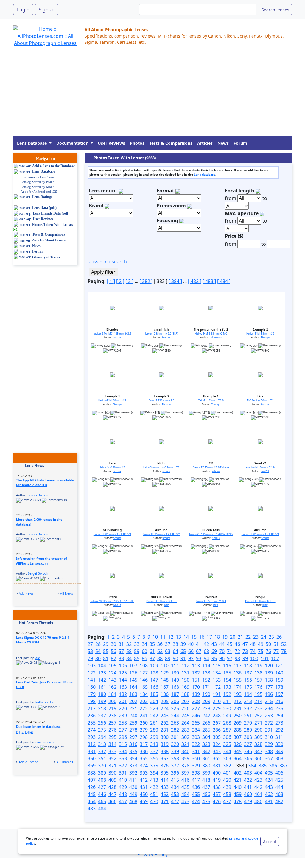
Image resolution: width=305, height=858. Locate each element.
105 (112, 665)
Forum (240, 143)
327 (248, 744)
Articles (205, 143)
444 (279, 787)
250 (238, 715)
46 (237, 644)
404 (258, 773)
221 (133, 708)
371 (112, 765)
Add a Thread (28, 762)
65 (183, 651)
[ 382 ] (146, 281)
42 (206, 644)
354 (133, 758)
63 (167, 651)
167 (165, 687)
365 (248, 758)
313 (102, 744)
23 (256, 637)
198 (92, 701)
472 (175, 801)
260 (144, 722)
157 (258, 680)
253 (269, 715)
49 (260, 644)
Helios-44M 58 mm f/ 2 (260, 333)
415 (175, 780)
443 (269, 787)
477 (227, 801)
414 (165, 780)
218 (102, 708)
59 (136, 651)
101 (265, 658)
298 (144, 737)
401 (227, 773)
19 (225, 637)
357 (165, 758)
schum (166, 471)
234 (269, 708)
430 (133, 787)
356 (154, 758)
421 (238, 780)
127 (144, 672)
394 (154, 773)
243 (165, 715)
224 (165, 708)
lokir (166, 605)
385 (263, 765)
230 (227, 708)
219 (112, 708)
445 (92, 794)
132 (196, 672)
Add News (26, 593)
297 (133, 737)
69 (214, 651)
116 (227, 665)
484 (102, 808)
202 (133, 701)
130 (175, 672)
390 (112, 773)
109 (154, 665)
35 (152, 644)
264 (185, 722)
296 (123, 737)
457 (217, 794)
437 (206, 787)
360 (196, 758)
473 (185, 801)
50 (268, 644)
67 (198, 651)
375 (154, 765)
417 (196, 780)
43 (214, 644)
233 (258, 708)
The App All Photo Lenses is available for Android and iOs (45, 482)
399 (206, 773)
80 (98, 658)
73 (245, 651)
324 (217, 744)
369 (92, 765)
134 (217, 672)
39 (183, 644)
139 (269, 672)
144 (123, 680)
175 (248, 687)
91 (183, 658)
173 (227, 687)
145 (133, 680)
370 (102, 765)
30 (113, 644)
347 (258, 751)
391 (123, 773)
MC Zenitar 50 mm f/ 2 (260, 400)
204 (154, 701)
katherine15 (44, 702)
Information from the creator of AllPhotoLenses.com (41, 561)
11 (163, 637)
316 (133, 744)
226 (185, 708)
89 (167, 658)
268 (227, 722)
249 (227, 715)
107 (133, 665)
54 (98, 651)
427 (102, 787)
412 (144, 780)
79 (90, 658)
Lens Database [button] (32, 143)
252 (258, 715)
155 (238, 680)
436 (196, 787)
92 (191, 658)
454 (185, 794)
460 (248, 794)
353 (123, 758)
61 (152, 651)
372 (123, 765)
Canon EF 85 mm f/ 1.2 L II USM (112, 534)
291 (269, 730)
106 (123, 665)
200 (112, 701)
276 (112, 730)
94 (206, 658)
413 (154, 780)
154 (227, 680)
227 (196, 708)
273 (279, 722)
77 (276, 651)
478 (238, 801)
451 (154, 794)
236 (92, 715)
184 (144, 694)
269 (238, 722)
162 (112, 687)
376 (165, 765)
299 (154, 737)
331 (92, 751)
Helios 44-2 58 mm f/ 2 (112, 467)
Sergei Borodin (38, 495)
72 (237, 651)
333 (112, 751)
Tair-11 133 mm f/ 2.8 (161, 400)
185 (154, 694)
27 (90, 644)
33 (136, 644)
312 (92, 744)
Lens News (34, 465)
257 (112, 722)
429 (123, 787)
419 (217, 780)
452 (165, 794)
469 (144, 801)
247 (206, 715)
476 (217, 801)
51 (276, 644)
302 (185, 737)
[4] (31, 732)
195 (258, 694)
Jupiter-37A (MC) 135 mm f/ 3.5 (112, 333)
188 (185, 694)
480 (258, 801)
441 (248, 787)
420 (227, 780)
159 (279, 680)
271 (258, 722)
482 (279, 801)
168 (175, 687)
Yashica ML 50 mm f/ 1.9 (260, 467)
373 (133, 765)
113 (196, 665)
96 (222, 658)
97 (229, 658)
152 (206, 680)
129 (165, 672)
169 (185, 687)
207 (185, 701)
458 (227, 794)
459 (238, 794)
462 (269, 794)
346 (248, 751)
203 (144, 701)
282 (175, 730)
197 (279, 694)
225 (175, 708)
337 (154, 751)
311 (279, 737)
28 (98, 644)
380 (206, 765)
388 (92, 773)
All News (66, 593)
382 (227, 765)
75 (260, 651)
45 (229, 644)
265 (196, 722)
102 (275, 658)
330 (279, 744)
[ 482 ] (194, 281)
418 (206, 780)
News (223, 143)
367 (269, 758)
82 (113, 658)
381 (217, 765)
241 (144, 715)
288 (238, 730)
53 (90, 651)
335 (133, 751)
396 (175, 773)
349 (279, 751)
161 (102, 687)
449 (133, 794)
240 (133, 715)
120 (269, 665)
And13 (265, 471)
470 (154, 801)
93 (198, 658)
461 (258, 794)
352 (112, 758)
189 (196, 694)
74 (253, 651)
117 (238, 665)
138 (258, 672)
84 (129, 658)
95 (214, 658)
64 (175, 651)
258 (123, 722)
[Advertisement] (152, 94)
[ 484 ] (224, 281)
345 (238, 751)
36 (160, 644)
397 (185, 773)
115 (217, 665)
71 (229, 651)
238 (112, 715)
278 (133, 730)
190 (206, 694)
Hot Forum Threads (36, 622)
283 (185, 730)
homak (117, 337)
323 (206, 744)
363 (227, 758)
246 (196, 715)
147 (154, 680)
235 (279, 708)
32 (129, 644)
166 (154, 687)
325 (227, 744)
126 (133, 672)
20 (232, 637)
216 (279, 701)
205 (165, 701)
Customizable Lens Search (39, 177)
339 (175, 751)
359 (185, 758)
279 (144, 730)
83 (121, 658)
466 (112, 801)
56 (113, 651)
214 (258, 701)
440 (238, 787)
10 (155, 637)
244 (175, 715)
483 (92, 808)
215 (269, 701)
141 (92, 680)
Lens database (204, 174)
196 (269, 694)
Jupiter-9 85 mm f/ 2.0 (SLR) (161, 333)
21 (240, 637)
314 (112, 744)
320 (175, 744)
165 (144, 687)
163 (123, 687)
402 (238, 773)
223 (154, 708)
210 (217, 701)
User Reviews (111, 143)
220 (123, 708)
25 (271, 637)
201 (123, 701)
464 (92, 801)
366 (258, 758)
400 (217, 773)
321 (185, 744)
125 (123, 672)
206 (175, 701)
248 (217, 715)
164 (133, 687)
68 (206, 651)
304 (206, 737)
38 (175, 644)
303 (196, 737)
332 (102, 751)
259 (133, 722)
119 (258, 665)
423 (258, 780)
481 (269, 801)
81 (105, 658)
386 (273, 765)
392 (133, 773)
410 (123, 780)
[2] (22, 732)
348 (269, 751)
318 (154, 744)
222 (144, 708)
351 (102, 758)
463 (279, 794)
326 (238, 744)
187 (175, 694)
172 (217, 687)
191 (217, 694)
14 (186, 637)
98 (237, 658)
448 (123, 794)
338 (165, 751)
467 (123, 801)
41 (198, 644)
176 (258, 687)
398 (196, 773)
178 (279, 687)
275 (102, 730)
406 (279, 773)
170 (196, 687)
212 (238, 701)
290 (258, 730)
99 (245, 658)
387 (283, 765)
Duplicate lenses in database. (38, 727)
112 (185, 665)
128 (154, 672)
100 (254, 658)
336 (144, 751)
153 (217, 680)
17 (209, 637)
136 (238, 672)
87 (152, 658)
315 (123, 744)
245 (185, 715)
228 (206, 708)
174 (238, 687)
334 (123, 751)
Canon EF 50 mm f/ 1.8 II (161, 601)
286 (217, 730)
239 (123, 715)
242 (154, 715)
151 (196, 680)
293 (92, 737)
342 (206, 751)
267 (217, 722)
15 (194, 637)
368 (279, 758)
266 (206, 722)
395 (165, 773)
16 (201, 637)
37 (167, 644)
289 (248, 730)
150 (185, 680)
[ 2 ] (120, 281)
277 (123, 730)
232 (248, 708)
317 (144, 744)
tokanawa (216, 337)
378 (185, 765)
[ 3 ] (129, 281)
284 (196, 730)
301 (175, 737)
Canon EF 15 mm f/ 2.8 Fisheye (211, 467)
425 (279, 780)
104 (102, 665)
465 (102, 801)
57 (121, 651)
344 (227, 751)
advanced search (108, 261)
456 (206, 794)
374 (144, 765)
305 (217, 737)
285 (206, 730)
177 (269, 687)
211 (227, 701)
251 (248, 715)
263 (175, 722)
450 (144, 794)
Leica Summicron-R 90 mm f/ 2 (161, 467)
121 (279, 665)
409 (112, 780)
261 (154, 722)
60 (144, 651)
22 (248, 637)
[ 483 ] (209, 281)
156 (248, 680)
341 (196, 751)
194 (248, 694)
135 (227, 672)
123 (102, 672)
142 (102, 680)
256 (102, 722)
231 (238, 708)
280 (154, 730)
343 (217, 751)
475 (206, 801)
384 (252, 765)
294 (102, 737)
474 (196, 801)
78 (284, 651)
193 (238, 694)
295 (112, 737)
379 (196, 765)
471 (165, 801)
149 (175, 680)
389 (102, 773)
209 (206, 701)
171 (206, 687)
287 (227, 730)
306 (227, 737)
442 (258, 787)
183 (133, 694)
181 (112, 694)
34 (144, 644)
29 (105, 644)
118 (248, 665)
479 (248, 801)
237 (102, 715)
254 (279, 715)
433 (165, 787)
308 (248, 737)
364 (238, 758)
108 (144, 665)
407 (92, 780)
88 (160, 658)
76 (268, 651)
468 (133, 801)
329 (269, 744)
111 (175, 665)
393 (144, 773)
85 (136, 658)
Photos (137, 143)
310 (269, 737)
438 (217, 787)
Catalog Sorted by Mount (38, 187)
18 (217, 637)
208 (196, 701)
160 (92, 687)
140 (279, 672)
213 (248, 701)
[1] (18, 732)
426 (92, 787)
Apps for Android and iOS (39, 191)
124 (112, 672)
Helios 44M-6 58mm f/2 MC (211, 333)
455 (196, 794)
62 (160, 651)
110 (165, 665)
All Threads (65, 762)
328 (258, 744)
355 (144, 758)
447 (112, 794)
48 (253, 644)
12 (170, 637)
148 (165, 680)
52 (284, 644)
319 (165, 744)
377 (175, 765)
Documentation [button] (73, 143)
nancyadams (44, 742)
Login (23, 9)
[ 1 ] (111, 281)
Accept (269, 841)
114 (206, 665)
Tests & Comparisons (170, 143)
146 (144, 680)
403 (248, 773)
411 (133, 780)
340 (185, 751)
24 (263, 637)
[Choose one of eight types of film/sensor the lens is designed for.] (177, 190)
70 (222, 651)
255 (92, 722)
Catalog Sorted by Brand (38, 182)
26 (279, 637)
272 (269, 722)
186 (165, 694)
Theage (265, 337)
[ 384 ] (175, 281)
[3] (27, 732)
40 (191, 644)
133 (206, 672)
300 (165, 737)
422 (248, 780)
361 (206, 758)
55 (105, 651)
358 (175, 758)
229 (217, 708)
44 (222, 644)
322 (196, 744)
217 (92, 708)
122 (92, 672)
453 (175, 794)
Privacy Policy (152, 854)
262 (165, 722)
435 (185, 787)
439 (227, 787)
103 (92, 665)
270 (248, 722)
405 (269, 773)
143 (112, 680)
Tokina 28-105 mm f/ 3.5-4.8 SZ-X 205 (211, 534)
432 (154, 787)
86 (144, 658)
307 (238, 737)
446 (102, 794)
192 (227, 694)
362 (217, 758)
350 (92, 758)
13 (178, 637)
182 (123, 694)
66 (191, 651)
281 (165, 730)
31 (121, 644)
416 (185, 780)
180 (102, 694)
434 (175, 787)
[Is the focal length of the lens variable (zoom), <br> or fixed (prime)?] (189, 205)
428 (112, 787)
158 (269, 680)
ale (37, 658)
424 (269, 780)
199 (102, 701)
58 (129, 651)
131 (185, 672)
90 (175, 658)
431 (144, 787)
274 (92, 730)
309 (258, 737)
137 (248, 672)
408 (102, 780)
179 (92, 694)
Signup (47, 9)
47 (245, 644)
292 (279, 730)
